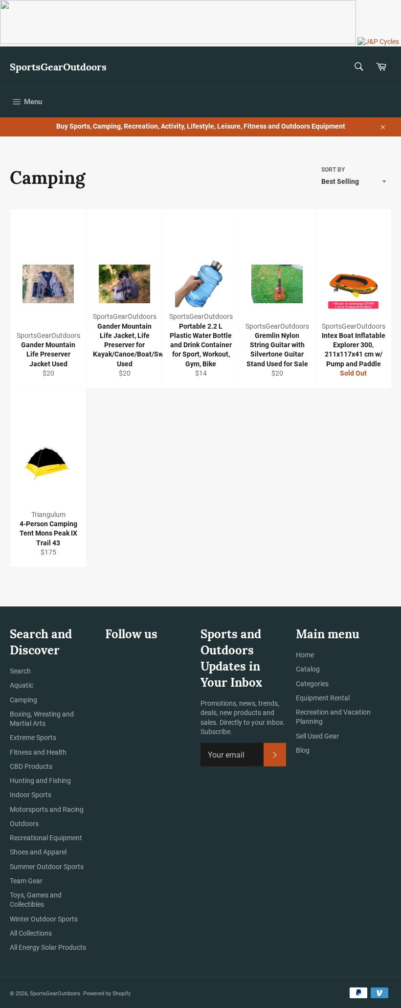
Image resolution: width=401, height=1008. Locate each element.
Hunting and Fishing (40, 780)
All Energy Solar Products (48, 947)
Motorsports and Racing (47, 809)
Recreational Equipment (46, 838)
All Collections (31, 933)
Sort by (333, 169)
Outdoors (24, 824)
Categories (312, 684)
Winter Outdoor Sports (44, 919)
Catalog (308, 669)
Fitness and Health (38, 752)
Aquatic (21, 685)
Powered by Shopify (107, 993)
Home (305, 655)
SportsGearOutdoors (58, 67)
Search (20, 671)
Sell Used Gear (317, 736)
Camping (23, 700)
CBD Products (31, 766)
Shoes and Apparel (38, 852)
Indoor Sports (30, 795)
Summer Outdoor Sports (47, 867)
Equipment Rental (323, 698)
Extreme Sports (33, 737)
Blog (303, 750)
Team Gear (26, 881)
